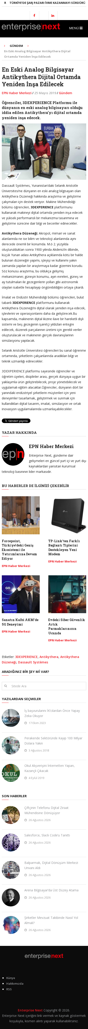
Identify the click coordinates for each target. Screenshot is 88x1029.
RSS (9, 989)
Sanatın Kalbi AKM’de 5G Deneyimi (20, 622)
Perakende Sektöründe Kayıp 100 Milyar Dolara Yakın (53, 740)
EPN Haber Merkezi (17, 93)
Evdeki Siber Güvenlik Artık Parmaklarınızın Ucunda (66, 626)
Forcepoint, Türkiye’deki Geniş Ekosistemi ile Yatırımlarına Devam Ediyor (19, 550)
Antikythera (48, 657)
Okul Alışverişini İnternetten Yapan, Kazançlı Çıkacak (49, 768)
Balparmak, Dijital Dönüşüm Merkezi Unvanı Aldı (51, 865)
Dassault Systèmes (33, 662)
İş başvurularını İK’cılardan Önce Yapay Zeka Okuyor (52, 713)
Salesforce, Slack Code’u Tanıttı (47, 835)
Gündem (65, 93)
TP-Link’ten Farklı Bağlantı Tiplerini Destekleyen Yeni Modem (64, 547)
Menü (74, 28)
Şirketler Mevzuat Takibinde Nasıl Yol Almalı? (51, 920)
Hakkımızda (14, 983)
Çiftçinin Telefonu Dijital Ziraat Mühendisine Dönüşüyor (46, 810)
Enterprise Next (30, 1010)
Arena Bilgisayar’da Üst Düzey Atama (51, 890)
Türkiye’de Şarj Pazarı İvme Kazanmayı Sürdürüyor (43, 3)
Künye (10, 978)
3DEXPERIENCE (26, 657)
